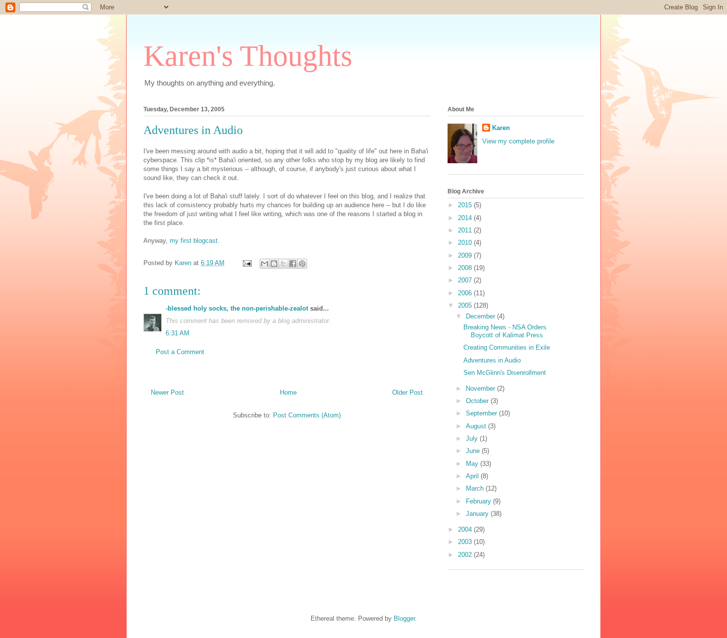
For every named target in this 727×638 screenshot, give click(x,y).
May (473, 463)
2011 (466, 230)
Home (288, 392)
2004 (466, 529)
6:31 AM (177, 333)
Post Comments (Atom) (307, 415)
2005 (466, 305)
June (474, 451)
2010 (466, 242)
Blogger (404, 618)
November (481, 388)
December (481, 316)
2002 (466, 554)
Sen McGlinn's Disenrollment (504, 372)
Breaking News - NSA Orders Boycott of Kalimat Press (504, 331)
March (476, 488)
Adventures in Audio (193, 130)
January (478, 513)
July (473, 438)
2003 (466, 542)
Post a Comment (180, 352)
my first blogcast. (195, 240)
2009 (466, 255)
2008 (466, 268)
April (473, 476)
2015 (466, 205)
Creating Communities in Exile (506, 347)
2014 (466, 218)
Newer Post (167, 392)
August (477, 426)
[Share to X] (283, 264)
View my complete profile (518, 141)
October (478, 401)
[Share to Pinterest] (302, 264)
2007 (466, 280)
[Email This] (265, 264)
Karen (501, 128)
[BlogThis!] (274, 264)
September (482, 413)
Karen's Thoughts (247, 56)
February (479, 501)
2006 (466, 293)
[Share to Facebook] (293, 264)
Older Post (407, 392)
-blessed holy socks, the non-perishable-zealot (237, 308)
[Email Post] (246, 263)
